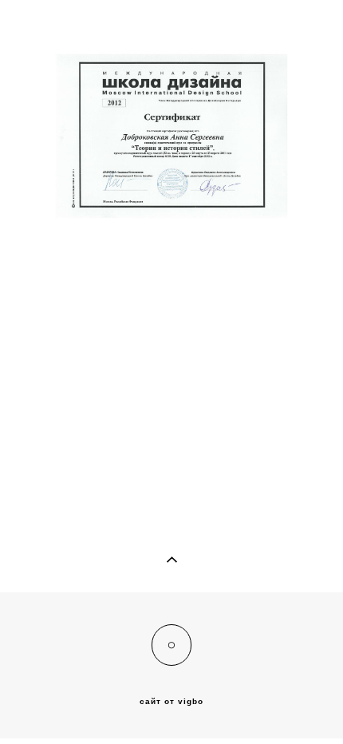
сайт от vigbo (171, 702)
